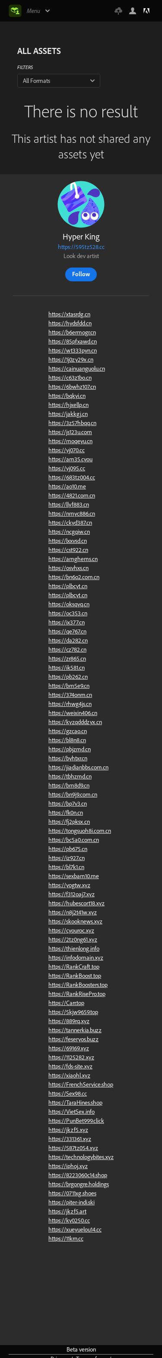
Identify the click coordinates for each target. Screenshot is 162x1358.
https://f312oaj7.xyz (71, 894)
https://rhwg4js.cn (70, 704)
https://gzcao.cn (67, 731)
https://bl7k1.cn (66, 867)
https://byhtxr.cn (67, 758)
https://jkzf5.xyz (68, 1130)
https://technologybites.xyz (81, 1157)
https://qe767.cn (67, 631)
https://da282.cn (68, 640)
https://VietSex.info (71, 1111)
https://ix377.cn (66, 622)
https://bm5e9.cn (68, 686)
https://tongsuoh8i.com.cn (79, 831)
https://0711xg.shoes (72, 1193)
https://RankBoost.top (74, 976)
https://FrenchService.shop (80, 1084)
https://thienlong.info (73, 948)
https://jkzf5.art (67, 1211)
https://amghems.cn (73, 559)
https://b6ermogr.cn (72, 332)
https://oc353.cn (67, 613)
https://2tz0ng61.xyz (72, 939)
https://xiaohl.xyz (69, 1075)
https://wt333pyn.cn (72, 350)
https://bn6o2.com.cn (73, 577)
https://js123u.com (70, 432)
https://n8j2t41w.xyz (72, 912)
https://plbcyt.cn (67, 586)
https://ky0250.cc (69, 1220)
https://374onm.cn (70, 695)
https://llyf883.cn (68, 504)
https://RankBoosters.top (78, 985)
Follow (81, 274)
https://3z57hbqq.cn (72, 423)
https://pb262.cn (68, 677)
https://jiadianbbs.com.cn (78, 767)
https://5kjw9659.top (73, 1012)
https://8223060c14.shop (77, 1175)
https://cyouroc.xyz (71, 930)
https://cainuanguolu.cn (76, 368)
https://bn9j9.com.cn (72, 794)
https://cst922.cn (68, 550)
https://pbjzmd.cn (69, 749)
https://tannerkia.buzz (75, 1030)
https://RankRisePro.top (76, 994)
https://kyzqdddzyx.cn (75, 722)
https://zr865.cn (67, 658)
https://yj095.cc (66, 468)
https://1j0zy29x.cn (70, 359)
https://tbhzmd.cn (70, 776)
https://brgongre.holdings (78, 1184)
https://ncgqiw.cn (69, 532)
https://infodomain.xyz (75, 957)
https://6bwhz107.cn (72, 387)
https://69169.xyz (68, 1048)
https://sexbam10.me (73, 876)
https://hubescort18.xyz (76, 903)
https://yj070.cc (66, 450)
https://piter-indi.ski (71, 1202)
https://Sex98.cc (67, 1093)
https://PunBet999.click (76, 1121)
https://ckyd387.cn (70, 522)
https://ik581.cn (66, 667)
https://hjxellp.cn (68, 405)
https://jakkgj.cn (68, 414)
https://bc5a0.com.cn (73, 840)
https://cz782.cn (67, 649)
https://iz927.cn (66, 858)
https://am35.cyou (70, 459)
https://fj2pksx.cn (69, 822)
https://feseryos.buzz (73, 1039)
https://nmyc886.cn (71, 513)
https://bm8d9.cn (68, 785)
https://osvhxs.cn (68, 568)
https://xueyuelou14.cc (75, 1229)
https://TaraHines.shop (75, 1102)
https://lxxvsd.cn (67, 541)
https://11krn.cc (65, 1238)
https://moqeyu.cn (70, 441)
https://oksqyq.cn (68, 604)
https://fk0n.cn (65, 812)
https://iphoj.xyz (68, 1166)
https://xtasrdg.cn (69, 314)
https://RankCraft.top (73, 966)
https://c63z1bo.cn (70, 377)
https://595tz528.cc (81, 247)
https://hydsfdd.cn (70, 323)
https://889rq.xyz (68, 1021)
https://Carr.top (66, 1003)
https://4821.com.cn (71, 495)
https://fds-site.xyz (70, 1066)
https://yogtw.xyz (69, 885)
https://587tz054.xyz (73, 1148)
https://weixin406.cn (72, 713)
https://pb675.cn (67, 849)
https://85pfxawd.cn (72, 341)
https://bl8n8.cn (67, 740)
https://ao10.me (67, 486)
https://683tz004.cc (71, 477)
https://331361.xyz (69, 1139)
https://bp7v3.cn (67, 803)
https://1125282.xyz (71, 1057)
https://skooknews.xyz (75, 921)
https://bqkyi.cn (67, 396)
